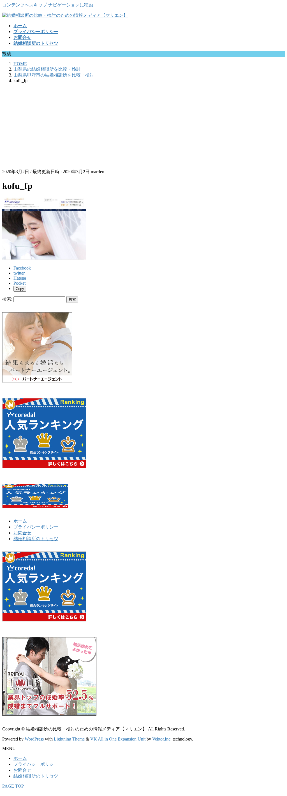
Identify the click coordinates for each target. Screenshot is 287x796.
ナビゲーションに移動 (70, 5)
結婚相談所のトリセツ (35, 538)
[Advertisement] (143, 127)
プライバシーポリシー (35, 527)
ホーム (20, 521)
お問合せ (22, 532)
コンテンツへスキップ (24, 5)
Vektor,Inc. (162, 739)
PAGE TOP (13, 786)
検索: (7, 299)
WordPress (34, 739)
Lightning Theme (69, 739)
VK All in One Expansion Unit (117, 739)
